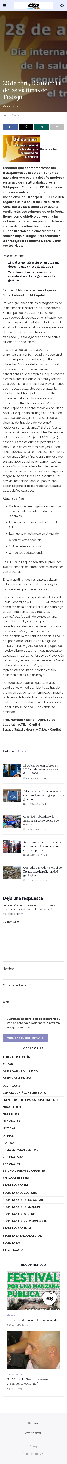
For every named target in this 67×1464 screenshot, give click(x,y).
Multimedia (11, 1114)
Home (6, 115)
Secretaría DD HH (15, 1185)
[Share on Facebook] (10, 127)
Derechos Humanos (17, 1078)
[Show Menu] (4, 5)
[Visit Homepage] (33, 5)
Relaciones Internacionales (24, 1171)
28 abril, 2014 (11, 106)
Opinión (16, 115)
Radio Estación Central (20, 1149)
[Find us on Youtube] (36, 1454)
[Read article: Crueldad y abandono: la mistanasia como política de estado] (12, 821)
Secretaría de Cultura (20, 1192)
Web (6, 1002)
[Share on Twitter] (26, 127)
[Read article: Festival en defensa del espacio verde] (33, 1290)
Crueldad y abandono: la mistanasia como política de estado (41, 820)
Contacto (33, 1423)
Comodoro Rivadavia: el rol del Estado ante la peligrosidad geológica (42, 871)
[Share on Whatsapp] (41, 127)
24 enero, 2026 (32, 855)
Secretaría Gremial (17, 1228)
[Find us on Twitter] (27, 1454)
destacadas (11, 1085)
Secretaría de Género (19, 1214)
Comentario (12, 921)
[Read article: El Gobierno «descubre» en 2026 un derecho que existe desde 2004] (12, 770)
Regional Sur (13, 1157)
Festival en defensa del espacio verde (32, 1320)
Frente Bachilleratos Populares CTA (30, 1099)
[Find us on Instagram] (32, 1454)
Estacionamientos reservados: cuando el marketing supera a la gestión (31, 276)
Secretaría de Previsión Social (25, 1221)
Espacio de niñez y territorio (24, 1092)
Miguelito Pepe (14, 1107)
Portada (9, 1142)
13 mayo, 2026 (31, 804)
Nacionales (11, 1121)
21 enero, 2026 (32, 880)
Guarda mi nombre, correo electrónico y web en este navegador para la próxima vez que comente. (33, 1023)
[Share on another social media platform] (57, 127)
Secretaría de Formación (21, 1207)
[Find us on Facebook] (23, 1454)
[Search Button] (62, 5)
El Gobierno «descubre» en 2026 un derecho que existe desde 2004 (40, 769)
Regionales (11, 1164)
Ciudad (8, 1064)
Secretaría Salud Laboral (22, 1235)
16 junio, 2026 (32, 778)
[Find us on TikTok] (41, 1454)
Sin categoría (13, 1249)
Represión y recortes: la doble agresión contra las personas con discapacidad (42, 846)
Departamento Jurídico (20, 1071)
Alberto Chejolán (16, 1057)
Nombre (9, 968)
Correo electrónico (17, 985)
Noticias (9, 1128)
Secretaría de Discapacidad (23, 1199)
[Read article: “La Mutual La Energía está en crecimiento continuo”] (33, 1350)
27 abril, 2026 (32, 829)
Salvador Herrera (16, 1178)
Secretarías (12, 1242)
